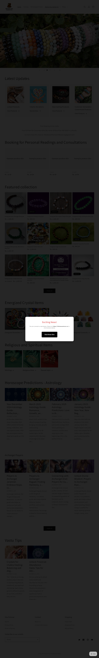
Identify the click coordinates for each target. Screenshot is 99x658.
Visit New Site (49, 334)
